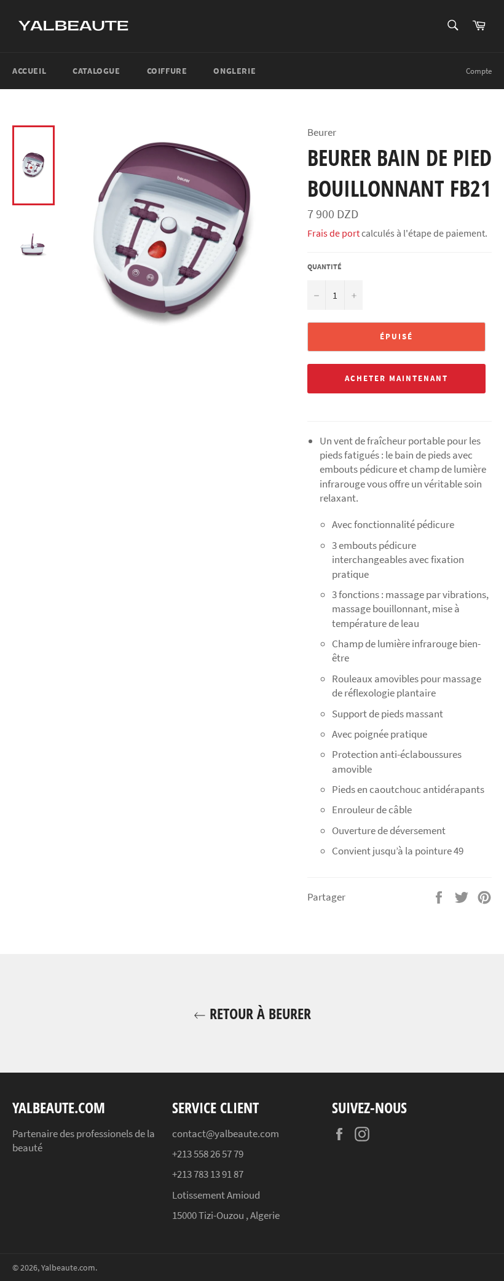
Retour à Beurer (258, 1013)
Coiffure (167, 70)
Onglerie (234, 70)
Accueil (29, 70)
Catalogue (96, 70)
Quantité (324, 266)
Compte (479, 71)
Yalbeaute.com (68, 1268)
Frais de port (333, 233)
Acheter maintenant (396, 378)
